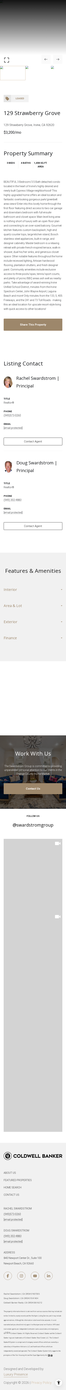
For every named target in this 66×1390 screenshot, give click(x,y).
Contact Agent (33, 441)
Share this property (33, 324)
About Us (10, 1172)
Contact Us (33, 788)
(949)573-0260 (12, 415)
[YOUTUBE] (35, 1276)
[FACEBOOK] (8, 1276)
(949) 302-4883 (12, 499)
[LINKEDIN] (48, 1276)
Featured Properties (18, 1180)
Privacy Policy (41, 1383)
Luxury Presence (16, 1374)
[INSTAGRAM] (21, 1276)
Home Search (12, 1187)
